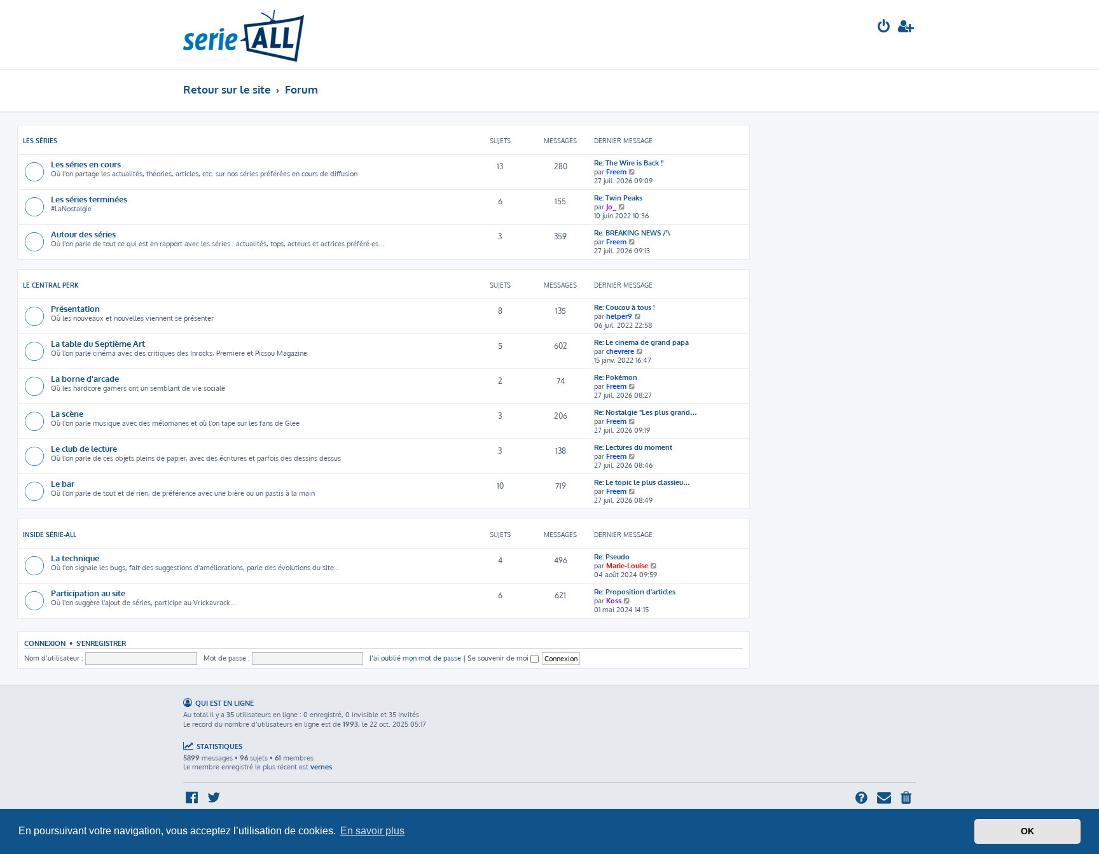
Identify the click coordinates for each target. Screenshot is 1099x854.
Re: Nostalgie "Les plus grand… (645, 412)
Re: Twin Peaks (618, 197)
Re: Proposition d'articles (634, 591)
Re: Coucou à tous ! (624, 307)
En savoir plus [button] (372, 830)
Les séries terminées (89, 198)
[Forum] (243, 34)
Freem (616, 171)
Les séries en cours (86, 163)
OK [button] (1027, 831)
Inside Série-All (49, 534)
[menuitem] (884, 27)
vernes (321, 766)
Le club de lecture (84, 448)
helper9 (619, 316)
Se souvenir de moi (498, 658)
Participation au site (88, 592)
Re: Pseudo (612, 556)
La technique (75, 557)
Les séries (40, 140)
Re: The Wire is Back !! (628, 162)
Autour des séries (83, 233)
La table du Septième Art (98, 343)
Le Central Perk (51, 285)
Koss (613, 600)
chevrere (620, 351)
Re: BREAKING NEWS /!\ (632, 232)
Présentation (75, 308)
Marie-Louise (627, 565)
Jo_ (611, 206)
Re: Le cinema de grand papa (641, 342)
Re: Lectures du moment (633, 447)
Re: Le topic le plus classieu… (642, 482)
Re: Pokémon (615, 377)
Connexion (45, 643)
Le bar (62, 483)
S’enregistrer (101, 643)
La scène (67, 413)
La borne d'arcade (85, 378)
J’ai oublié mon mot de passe (415, 658)
